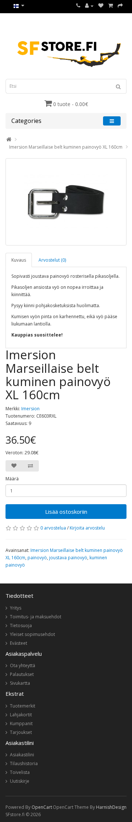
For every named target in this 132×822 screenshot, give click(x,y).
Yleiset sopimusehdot (32, 634)
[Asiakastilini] (89, 6)
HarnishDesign (111, 807)
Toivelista (20, 772)
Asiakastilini (22, 755)
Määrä (12, 479)
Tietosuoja (21, 625)
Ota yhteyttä (22, 665)
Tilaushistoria (24, 763)
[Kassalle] (120, 6)
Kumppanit (21, 723)
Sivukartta (20, 683)
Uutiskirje (19, 781)
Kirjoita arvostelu (87, 528)
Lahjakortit (21, 715)
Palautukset (22, 674)
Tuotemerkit (22, 706)
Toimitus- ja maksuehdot (35, 617)
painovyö (37, 557)
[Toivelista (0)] (100, 6)
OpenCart (42, 807)
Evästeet (18, 643)
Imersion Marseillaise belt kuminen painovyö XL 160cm (65, 147)
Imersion (30, 408)
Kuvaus (18, 260)
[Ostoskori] (110, 6)
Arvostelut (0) (52, 260)
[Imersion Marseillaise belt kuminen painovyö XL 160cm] (66, 201)
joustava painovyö (68, 557)
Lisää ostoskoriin (66, 511)
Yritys (15, 608)
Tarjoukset (21, 732)
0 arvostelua (53, 528)
